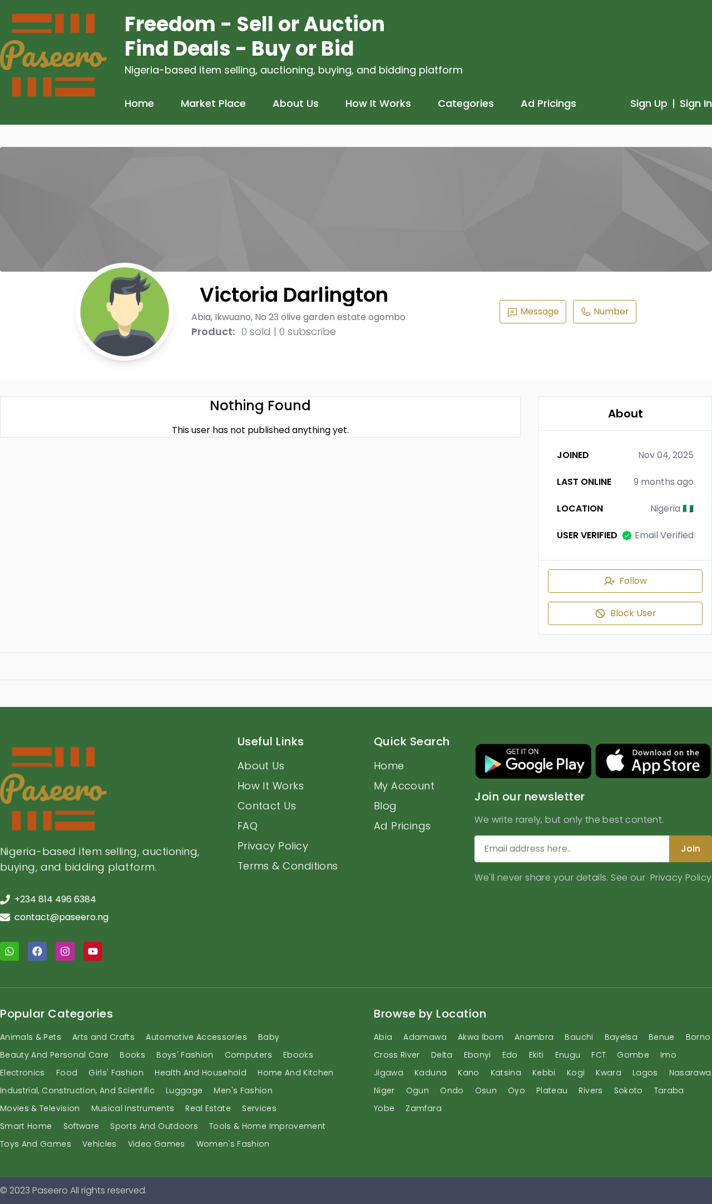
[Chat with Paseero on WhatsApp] (9, 951)
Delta (442, 1054)
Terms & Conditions (288, 866)
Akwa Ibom (480, 1037)
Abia (383, 1037)
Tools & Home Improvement (267, 1126)
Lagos (645, 1072)
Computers (248, 1054)
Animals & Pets (30, 1037)
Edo (510, 1054)
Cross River (397, 1054)
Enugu (568, 1054)
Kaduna (430, 1072)
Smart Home (26, 1126)
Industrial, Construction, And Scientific (77, 1090)
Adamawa (424, 1037)
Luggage (184, 1090)
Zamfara (423, 1108)
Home (139, 103)
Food (66, 1072)
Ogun (417, 1090)
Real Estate (208, 1108)
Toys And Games (35, 1143)
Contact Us (267, 806)
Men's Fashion (243, 1090)
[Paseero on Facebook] (37, 951)
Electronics (22, 1072)
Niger (384, 1090)
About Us (296, 103)
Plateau (551, 1090)
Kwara (608, 1072)
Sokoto (628, 1090)
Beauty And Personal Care (54, 1054)
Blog (385, 806)
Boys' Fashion (185, 1054)
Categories (466, 103)
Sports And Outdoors (154, 1126)
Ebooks (298, 1054)
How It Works (378, 103)
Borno (698, 1037)
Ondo (451, 1090)
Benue (662, 1037)
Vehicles (99, 1143)
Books (132, 1054)
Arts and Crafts (103, 1037)
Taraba (669, 1090)
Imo (668, 1054)
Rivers (590, 1090)
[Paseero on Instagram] (65, 951)
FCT (598, 1054)
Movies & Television (40, 1108)
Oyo (516, 1090)
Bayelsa (621, 1037)
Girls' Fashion (116, 1072)
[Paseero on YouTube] (92, 951)
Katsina (506, 1072)
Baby (268, 1037)
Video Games (156, 1143)
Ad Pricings (548, 103)
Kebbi (544, 1072)
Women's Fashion (233, 1143)
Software (81, 1126)
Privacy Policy (273, 846)
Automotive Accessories (196, 1037)
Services (259, 1108)
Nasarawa (690, 1072)
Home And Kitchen (296, 1072)
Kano (468, 1072)
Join (690, 848)
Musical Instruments (133, 1108)
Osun (486, 1090)
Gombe (633, 1054)
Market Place (213, 103)
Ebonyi (477, 1054)
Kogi (576, 1072)
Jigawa (388, 1072)
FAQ (248, 826)
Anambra (534, 1037)
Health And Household (200, 1072)
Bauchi (579, 1037)
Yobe (384, 1108)
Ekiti (536, 1054)
